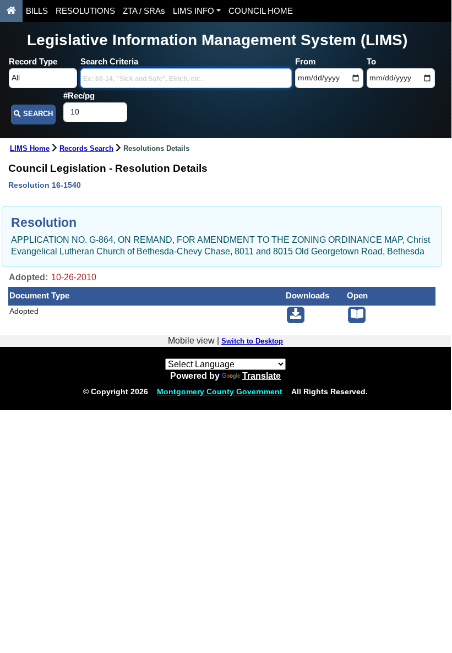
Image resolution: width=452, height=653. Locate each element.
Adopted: (28, 277)
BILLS (37, 11)
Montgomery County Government (219, 391)
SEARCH (37, 114)
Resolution (44, 222)
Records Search (86, 148)
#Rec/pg (79, 95)
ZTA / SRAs (144, 11)
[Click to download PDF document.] (295, 315)
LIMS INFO (193, 11)
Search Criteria (109, 61)
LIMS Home (30, 148)
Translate (261, 375)
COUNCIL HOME (260, 11)
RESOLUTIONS (85, 11)
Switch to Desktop (252, 341)
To (371, 61)
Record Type (33, 61)
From (305, 61)
